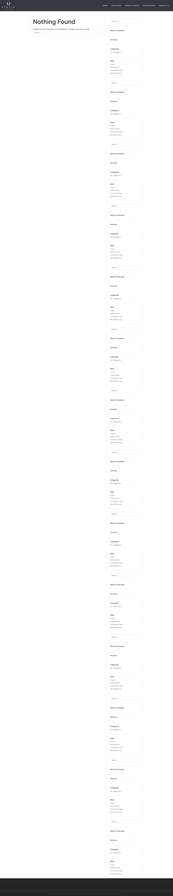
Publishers (117, 5)
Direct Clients (132, 5)
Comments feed (116, 70)
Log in (112, 64)
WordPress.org (115, 73)
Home (105, 5)
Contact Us (164, 5)
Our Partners (149, 5)
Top (168, 891)
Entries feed (114, 67)
